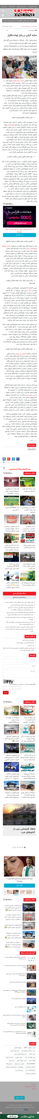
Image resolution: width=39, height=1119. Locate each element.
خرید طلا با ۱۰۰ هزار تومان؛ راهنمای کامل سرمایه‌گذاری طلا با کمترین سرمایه (16, 1024)
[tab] (19, 594)
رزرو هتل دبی (19, 1070)
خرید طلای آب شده (30, 1057)
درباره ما (33, 1084)
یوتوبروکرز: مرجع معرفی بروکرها (14, 1067)
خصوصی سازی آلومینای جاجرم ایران (17, 982)
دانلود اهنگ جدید (30, 1070)
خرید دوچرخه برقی (21, 1061)
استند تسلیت (9, 1057)
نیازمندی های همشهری (21, 6)
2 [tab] (22, 847)
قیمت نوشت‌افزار (18, 80)
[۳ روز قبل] (31, 976)
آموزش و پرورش (20, 353)
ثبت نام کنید (19, 235)
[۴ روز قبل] (31, 1017)
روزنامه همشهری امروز (32, 6)
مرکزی (22, 26)
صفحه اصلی (34, 26)
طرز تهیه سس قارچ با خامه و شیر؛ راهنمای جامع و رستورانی (14, 1016)
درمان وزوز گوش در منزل (20, 1007)
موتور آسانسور (17, 1048)
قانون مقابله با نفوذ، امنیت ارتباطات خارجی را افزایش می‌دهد (19, 602)
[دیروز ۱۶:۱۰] (19, 814)
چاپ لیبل (11, 1061)
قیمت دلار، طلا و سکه (30, 1086)
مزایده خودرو (18, 1057)
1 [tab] (24, 847)
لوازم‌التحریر (10, 125)
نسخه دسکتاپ (19, 1098)
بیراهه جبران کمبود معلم (28, 640)
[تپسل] (4, 204)
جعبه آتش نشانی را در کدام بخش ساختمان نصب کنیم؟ (15, 966)
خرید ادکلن (32, 1054)
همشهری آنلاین (24, 12)
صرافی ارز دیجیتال (19, 1064)
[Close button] (38, 1113)
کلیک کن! (19, 885)
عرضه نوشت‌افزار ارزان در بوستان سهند (25, 643)
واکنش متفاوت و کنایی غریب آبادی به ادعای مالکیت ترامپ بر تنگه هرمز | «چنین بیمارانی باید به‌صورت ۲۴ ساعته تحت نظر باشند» (19, 629)
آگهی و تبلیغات (12, 6)
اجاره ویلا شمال (15, 1051)
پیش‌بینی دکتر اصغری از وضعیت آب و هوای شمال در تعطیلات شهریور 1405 (14, 991)
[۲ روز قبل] (31, 959)
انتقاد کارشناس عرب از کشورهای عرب (24, 830)
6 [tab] (13, 847)
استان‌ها (28, 26)
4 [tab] (17, 847)
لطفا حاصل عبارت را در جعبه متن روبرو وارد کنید (22, 684)
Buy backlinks (31, 1064)
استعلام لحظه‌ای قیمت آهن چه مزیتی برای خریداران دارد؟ (16, 974)
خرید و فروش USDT (29, 1048)
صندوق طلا (9, 1064)
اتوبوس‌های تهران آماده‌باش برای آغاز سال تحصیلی (21, 605)
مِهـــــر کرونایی (31, 645)
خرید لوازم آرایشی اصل (21, 1054)
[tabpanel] (19, 820)
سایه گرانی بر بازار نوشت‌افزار (22, 35)
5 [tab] (15, 847)
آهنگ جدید (32, 1061)
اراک (29, 290)
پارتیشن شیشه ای (30, 1067)
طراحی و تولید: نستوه (19, 1110)
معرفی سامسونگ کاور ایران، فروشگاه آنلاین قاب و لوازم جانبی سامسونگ (14, 1032)
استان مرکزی (33, 395)
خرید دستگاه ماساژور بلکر (28, 1051)
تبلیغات (33, 1089)
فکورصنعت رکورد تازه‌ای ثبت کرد (18, 998)
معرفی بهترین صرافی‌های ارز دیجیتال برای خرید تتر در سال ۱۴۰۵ (15, 958)
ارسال (5, 693)
